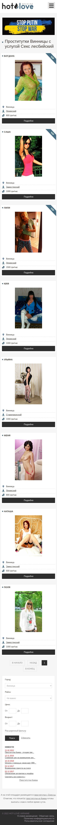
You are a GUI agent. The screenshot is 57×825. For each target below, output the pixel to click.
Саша (7, 132)
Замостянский (13, 187)
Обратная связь (46, 816)
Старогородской (13, 414)
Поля (7, 587)
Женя (7, 435)
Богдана (9, 56)
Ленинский (11, 111)
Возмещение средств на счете (18, 768)
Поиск (12, 738)
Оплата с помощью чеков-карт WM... (20, 763)
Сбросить (25, 738)
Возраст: (9, 717)
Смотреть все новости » (15, 777)
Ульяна (8, 359)
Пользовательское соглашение (39, 821)
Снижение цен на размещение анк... (20, 758)
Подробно (28, 121)
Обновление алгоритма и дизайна (19, 773)
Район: (8, 692)
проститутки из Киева (36, 798)
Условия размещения (27, 816)
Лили (7, 208)
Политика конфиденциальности (39, 818)
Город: (8, 679)
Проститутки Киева (28, 780)
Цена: (7, 704)
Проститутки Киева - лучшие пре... (19, 752)
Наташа (8, 511)
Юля (6, 283)
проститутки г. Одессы (45, 795)
